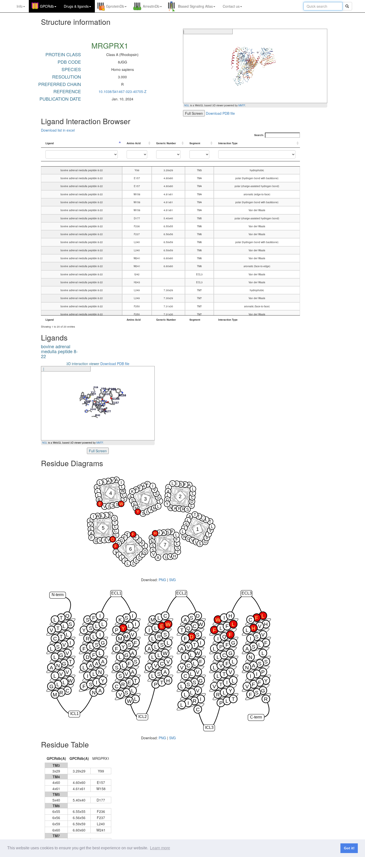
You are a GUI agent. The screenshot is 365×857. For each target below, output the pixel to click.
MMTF (241, 105)
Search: (259, 135)
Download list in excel (58, 130)
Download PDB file (220, 113)
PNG (162, 579)
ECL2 (181, 593)
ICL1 (74, 714)
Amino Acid (134, 143)
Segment (194, 143)
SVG (172, 579)
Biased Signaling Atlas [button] (195, 6)
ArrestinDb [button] (151, 6)
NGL (186, 105)
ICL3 (209, 727)
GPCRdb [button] (47, 6)
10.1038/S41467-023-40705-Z (122, 91)
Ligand (49, 143)
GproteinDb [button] (115, 6)
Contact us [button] (231, 6)
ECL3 (247, 593)
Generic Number (166, 143)
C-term (256, 717)
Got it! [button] (349, 848)
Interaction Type (228, 143)
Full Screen (194, 113)
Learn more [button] (160, 848)
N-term (58, 595)
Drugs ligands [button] (76, 6)
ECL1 (116, 593)
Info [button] (20, 6)
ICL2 (142, 716)
